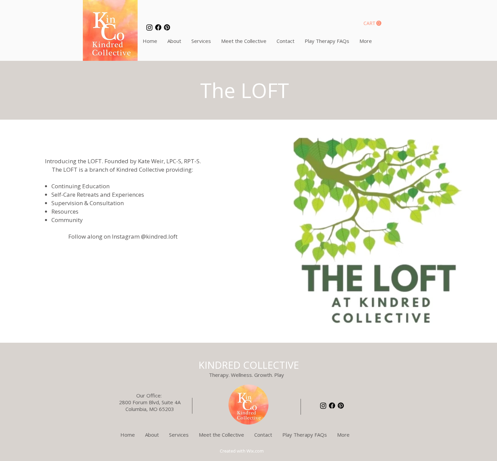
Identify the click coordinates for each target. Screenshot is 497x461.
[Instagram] (149, 27)
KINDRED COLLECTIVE (248, 364)
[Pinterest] (167, 27)
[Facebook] (158, 27)
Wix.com (255, 451)
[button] (372, 23)
